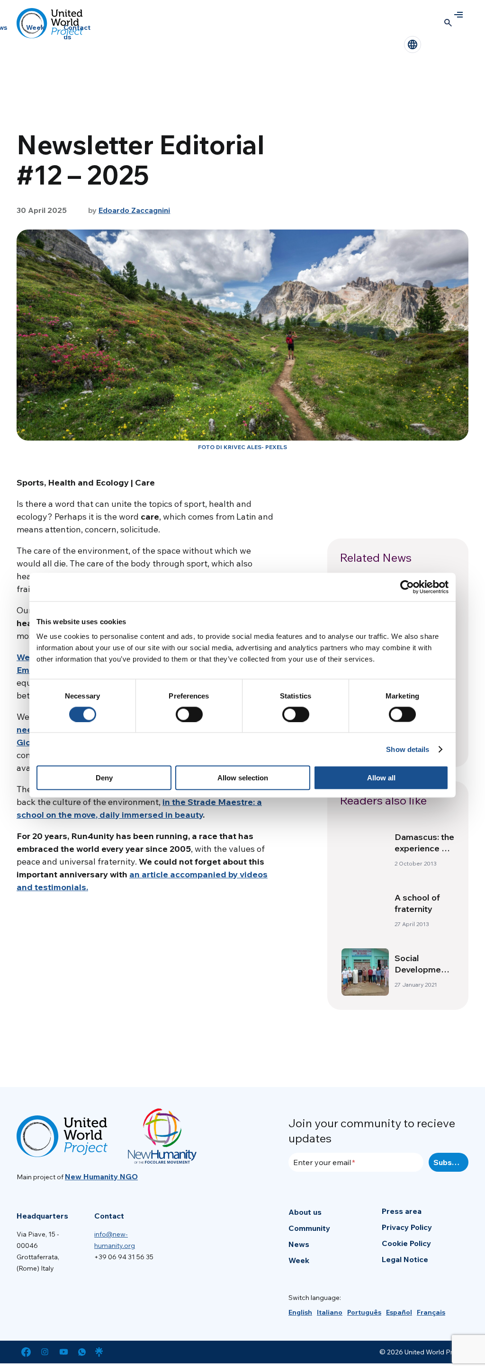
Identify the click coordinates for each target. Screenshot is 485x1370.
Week (35, 27)
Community (309, 1228)
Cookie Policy (406, 1243)
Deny (104, 778)
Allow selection (242, 778)
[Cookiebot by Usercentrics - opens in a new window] (407, 587)
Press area (402, 1211)
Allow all (381, 778)
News (298, 1244)
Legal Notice (405, 1259)
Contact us (76, 32)
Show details (407, 749)
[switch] (189, 714)
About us (305, 1212)
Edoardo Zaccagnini (135, 210)
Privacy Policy (407, 1227)
